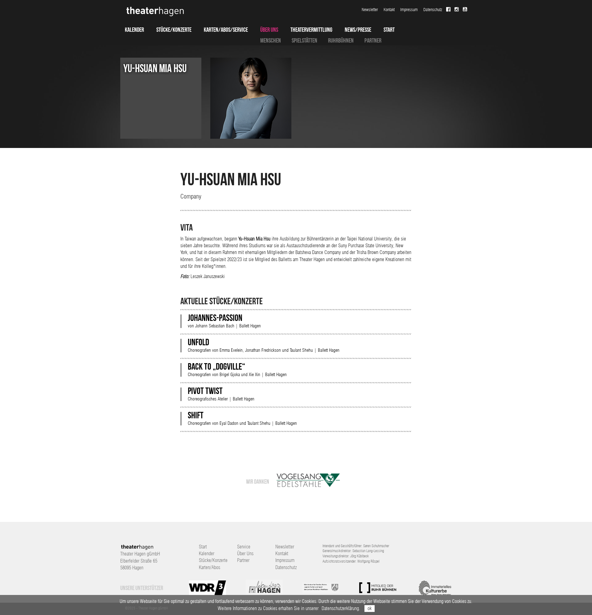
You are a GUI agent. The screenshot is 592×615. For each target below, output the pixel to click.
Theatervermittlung (311, 29)
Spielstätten (304, 40)
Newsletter (370, 9)
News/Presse (358, 29)
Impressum (409, 9)
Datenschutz (432, 9)
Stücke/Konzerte (173, 29)
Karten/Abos (209, 567)
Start (389, 29)
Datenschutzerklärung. (341, 608)
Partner (372, 40)
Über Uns (269, 29)
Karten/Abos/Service (226, 29)
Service (243, 547)
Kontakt (389, 9)
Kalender (134, 29)
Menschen (270, 40)
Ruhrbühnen (341, 40)
